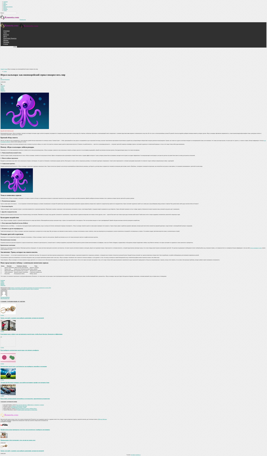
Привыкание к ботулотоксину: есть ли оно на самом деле (18, 440)
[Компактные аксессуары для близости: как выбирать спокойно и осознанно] (8, 362)
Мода (4, 5)
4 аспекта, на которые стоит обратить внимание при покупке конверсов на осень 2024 (30, 287)
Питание (5, 9)
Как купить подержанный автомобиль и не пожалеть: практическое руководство (25, 398)
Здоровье (5, 1)
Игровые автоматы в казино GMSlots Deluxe (26, 408)
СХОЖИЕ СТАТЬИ (6, 301)
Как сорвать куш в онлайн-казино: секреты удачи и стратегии (24, 289)
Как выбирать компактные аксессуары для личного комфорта (20, 350)
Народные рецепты (8, 6)
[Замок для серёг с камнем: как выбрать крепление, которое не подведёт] (8, 314)
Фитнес (5, 8)
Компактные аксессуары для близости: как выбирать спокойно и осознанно (24, 366)
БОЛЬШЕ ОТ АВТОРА (18, 301)
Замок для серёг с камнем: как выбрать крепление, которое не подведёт (22, 318)
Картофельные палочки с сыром (18, 407)
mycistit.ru (133, 454)
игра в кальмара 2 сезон (256, 248)
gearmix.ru (138, 454)
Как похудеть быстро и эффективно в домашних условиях (30, 404)
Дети (4, 3)
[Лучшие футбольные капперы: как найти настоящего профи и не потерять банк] (8, 378)
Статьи (5, 10)
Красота (5, 4)
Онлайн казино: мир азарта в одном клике (27, 409)
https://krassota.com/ (5, 298)
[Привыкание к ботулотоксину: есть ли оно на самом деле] (4, 437)
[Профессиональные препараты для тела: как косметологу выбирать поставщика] (4, 427)
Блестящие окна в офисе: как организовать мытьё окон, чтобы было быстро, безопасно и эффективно (31, 334)
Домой (2, 69)
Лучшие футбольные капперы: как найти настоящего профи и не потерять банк (25, 382)
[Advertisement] (133, 58)
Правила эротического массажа (19, 406)
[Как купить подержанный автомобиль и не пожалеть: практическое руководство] (8, 394)
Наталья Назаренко (5, 79)
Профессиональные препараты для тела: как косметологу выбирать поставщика (25, 429)
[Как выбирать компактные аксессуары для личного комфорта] (8, 346)
